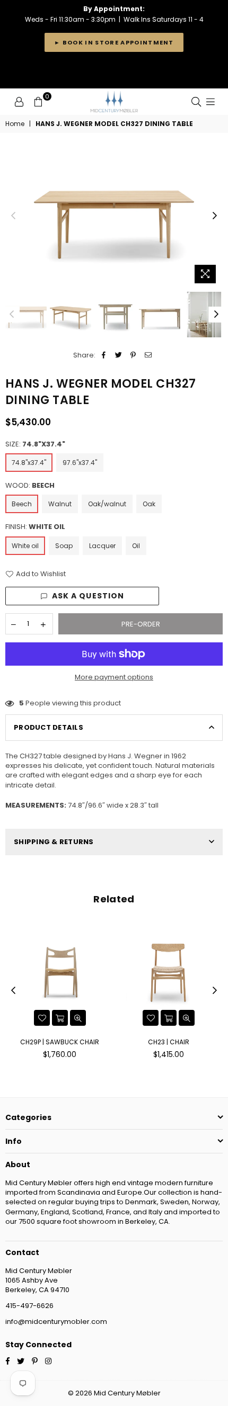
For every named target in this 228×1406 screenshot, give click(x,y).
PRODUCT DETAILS (48, 727)
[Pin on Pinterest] (133, 355)
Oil (136, 545)
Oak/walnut (107, 503)
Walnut (60, 503)
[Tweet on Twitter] (118, 355)
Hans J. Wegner (135, 756)
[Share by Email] (148, 355)
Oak (149, 503)
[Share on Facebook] (104, 355)
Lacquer (102, 545)
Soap (64, 545)
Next (215, 216)
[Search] (196, 102)
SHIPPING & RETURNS (54, 842)
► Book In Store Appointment (114, 42)
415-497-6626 (29, 1306)
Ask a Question (88, 595)
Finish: (35, 527)
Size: (35, 444)
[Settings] (19, 102)
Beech (22, 503)
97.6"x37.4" (80, 462)
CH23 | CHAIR (168, 1041)
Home (14, 124)
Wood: (30, 485)
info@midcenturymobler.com (56, 1322)
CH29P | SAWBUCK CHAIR (59, 1041)
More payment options (114, 677)
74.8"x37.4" (29, 462)
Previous (13, 216)
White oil (25, 545)
